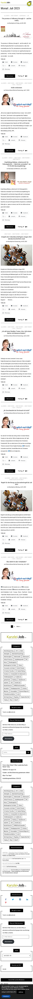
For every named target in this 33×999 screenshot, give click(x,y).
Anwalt (11, 158)
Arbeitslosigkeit (8, 656)
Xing (11, 700)
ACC (17, 651)
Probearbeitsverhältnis (9, 694)
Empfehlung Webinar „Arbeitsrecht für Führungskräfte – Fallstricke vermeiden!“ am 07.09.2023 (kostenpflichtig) (17, 164)
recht (18, 694)
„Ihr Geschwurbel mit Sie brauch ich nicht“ (16, 410)
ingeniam (6, 682)
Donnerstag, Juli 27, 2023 (23, 90)
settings (21, 992)
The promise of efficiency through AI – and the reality (16, 19)
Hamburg (14, 680)
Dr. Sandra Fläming (20, 671)
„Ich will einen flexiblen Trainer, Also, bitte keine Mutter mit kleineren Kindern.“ (16, 332)
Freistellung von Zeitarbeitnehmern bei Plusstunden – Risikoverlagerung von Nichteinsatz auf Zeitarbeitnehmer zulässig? (16, 871)
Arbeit (21, 651)
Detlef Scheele (20, 668)
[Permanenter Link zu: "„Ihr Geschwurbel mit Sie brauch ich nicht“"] (16, 424)
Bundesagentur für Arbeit (16, 479)
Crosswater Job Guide (9, 668)
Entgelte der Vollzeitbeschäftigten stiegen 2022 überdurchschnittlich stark (16, 238)
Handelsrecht (22, 680)
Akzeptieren (6, 996)
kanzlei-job (17, 682)
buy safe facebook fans (9, 863)
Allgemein (6, 15)
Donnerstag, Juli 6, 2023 (23, 564)
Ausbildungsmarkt (19, 659)
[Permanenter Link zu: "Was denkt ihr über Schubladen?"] (16, 575)
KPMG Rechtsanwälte (19, 685)
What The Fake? (7, 775)
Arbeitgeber (11, 83)
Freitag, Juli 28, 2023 (21, 23)
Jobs (11, 682)
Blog (14, 84)
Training (6, 700)
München (6, 691)
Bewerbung (23, 15)
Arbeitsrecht (26, 656)
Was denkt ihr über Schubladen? (16, 562)
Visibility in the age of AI (9, 769)
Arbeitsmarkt (14, 15)
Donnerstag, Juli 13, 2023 (23, 413)
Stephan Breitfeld (25, 697)
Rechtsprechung (8, 697)
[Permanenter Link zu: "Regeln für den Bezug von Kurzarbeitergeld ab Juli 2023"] (16, 500)
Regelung (16, 697)
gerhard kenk (7, 680)
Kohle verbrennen (16, 88)
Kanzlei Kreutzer (8, 685)
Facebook (6, 674)
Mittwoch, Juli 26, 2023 (20, 168)
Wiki (18, 863)
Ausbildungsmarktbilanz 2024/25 (12, 778)
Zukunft (16, 700)
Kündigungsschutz (15, 688)
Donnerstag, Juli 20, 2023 (21, 241)
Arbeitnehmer (19, 83)
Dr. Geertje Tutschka (9, 671)
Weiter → (18, 626)
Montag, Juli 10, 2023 (21, 487)
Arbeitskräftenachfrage (18, 653)
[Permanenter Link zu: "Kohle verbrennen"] (16, 101)
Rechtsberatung (12, 866)
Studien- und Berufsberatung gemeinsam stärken (16, 772)
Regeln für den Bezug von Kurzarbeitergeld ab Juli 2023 (16, 483)
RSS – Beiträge (4, 984)
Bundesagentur (13, 662)
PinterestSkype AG (24, 691)
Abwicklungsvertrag (9, 651)
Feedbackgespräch (8, 677)
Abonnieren (8, 738)
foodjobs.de (18, 677)
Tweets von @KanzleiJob (9, 712)
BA (26, 659)
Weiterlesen (10, 76)
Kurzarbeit (6, 688)
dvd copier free (7, 870)
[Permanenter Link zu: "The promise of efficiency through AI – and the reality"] (16, 33)
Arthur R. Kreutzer (8, 659)
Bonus (5, 662)
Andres (5, 866)
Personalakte (13, 691)
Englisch (19, 84)
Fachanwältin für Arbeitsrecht (18, 674)
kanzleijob (11, 23)
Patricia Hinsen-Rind (10, 90)
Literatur (24, 688)
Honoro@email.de (7, 858)
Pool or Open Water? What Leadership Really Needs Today (15, 766)
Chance (20, 665)
